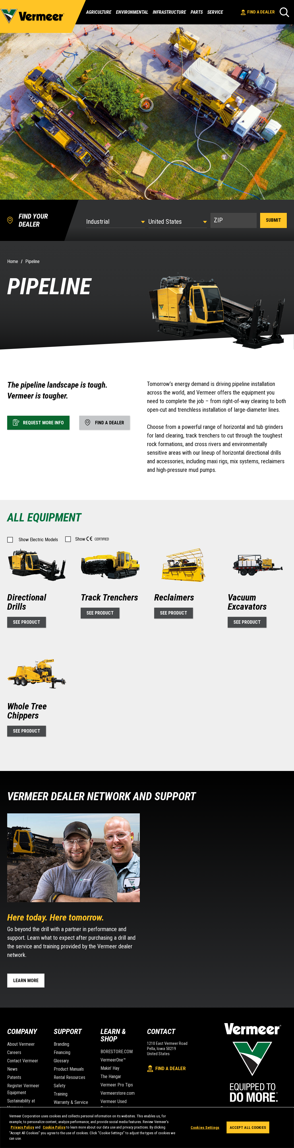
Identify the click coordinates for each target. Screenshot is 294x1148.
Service (215, 12)
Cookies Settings (205, 1127)
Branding (61, 1044)
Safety (59, 1085)
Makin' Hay (109, 1068)
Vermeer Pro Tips (116, 1085)
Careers (14, 1052)
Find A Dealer (261, 12)
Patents (14, 1077)
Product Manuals (69, 1069)
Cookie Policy (54, 1127)
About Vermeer (21, 1044)
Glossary (61, 1060)
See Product (26, 622)
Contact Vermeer (22, 1060)
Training (60, 1094)
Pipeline (32, 261)
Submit (273, 220)
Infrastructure (169, 12)
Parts (197, 12)
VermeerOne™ (113, 1060)
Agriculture (98, 12)
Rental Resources (69, 1077)
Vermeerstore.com (117, 1093)
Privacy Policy (22, 1127)
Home (12, 261)
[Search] (284, 12)
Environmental (132, 12)
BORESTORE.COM (116, 1051)
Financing (62, 1052)
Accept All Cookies (248, 1127)
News (12, 1069)
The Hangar (110, 1076)
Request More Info (43, 422)
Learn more (25, 980)
